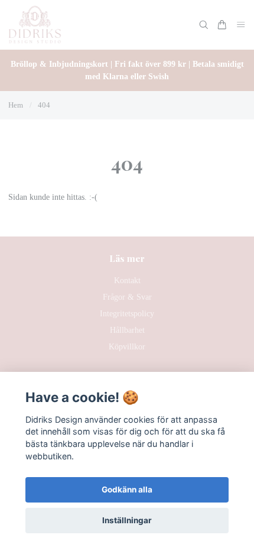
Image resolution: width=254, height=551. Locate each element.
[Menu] (241, 25)
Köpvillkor (127, 346)
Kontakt (127, 280)
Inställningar (127, 520)
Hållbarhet (127, 330)
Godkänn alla (127, 489)
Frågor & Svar (127, 297)
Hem (15, 105)
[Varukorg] (222, 25)
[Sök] (203, 25)
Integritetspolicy (127, 313)
